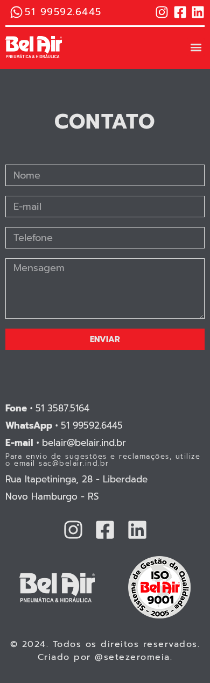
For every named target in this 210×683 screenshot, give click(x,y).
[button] (196, 47)
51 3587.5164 (47, 408)
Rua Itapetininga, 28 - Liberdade (76, 479)
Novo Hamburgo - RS (52, 496)
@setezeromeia (132, 657)
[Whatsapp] (16, 12)
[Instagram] (162, 12)
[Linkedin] (198, 12)
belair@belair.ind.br (65, 443)
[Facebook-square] (180, 12)
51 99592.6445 (64, 425)
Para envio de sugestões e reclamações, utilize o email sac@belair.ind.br (102, 459)
